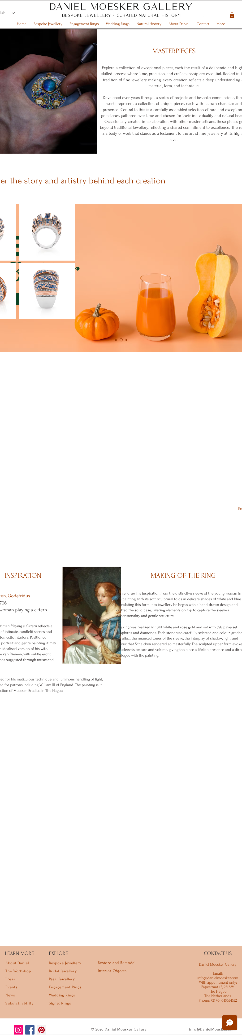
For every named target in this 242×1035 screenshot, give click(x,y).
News (10, 995)
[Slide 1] (116, 340)
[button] (231, 15)
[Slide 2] (121, 340)
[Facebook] (30, 1030)
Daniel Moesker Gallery (218, 964)
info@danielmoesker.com (217, 978)
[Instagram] (18, 1030)
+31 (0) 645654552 (223, 1000)
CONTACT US (218, 953)
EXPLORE (58, 953)
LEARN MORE (19, 953)
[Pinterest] (41, 1030)
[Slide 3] (126, 340)
